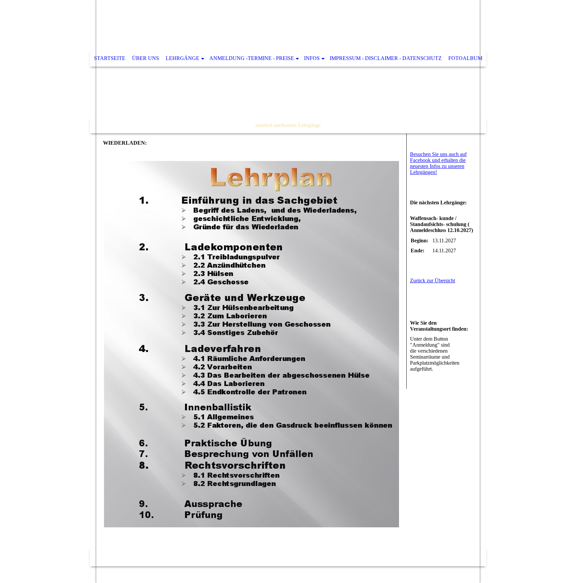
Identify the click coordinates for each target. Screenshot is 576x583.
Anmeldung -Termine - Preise (251, 58)
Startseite (109, 58)
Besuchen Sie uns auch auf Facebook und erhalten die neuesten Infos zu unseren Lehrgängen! (438, 163)
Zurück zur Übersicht (432, 280)
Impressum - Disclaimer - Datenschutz (386, 58)
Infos (312, 58)
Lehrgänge (182, 58)
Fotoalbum (465, 58)
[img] (288, 66)
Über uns (145, 58)
